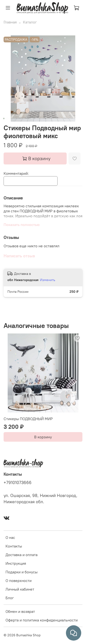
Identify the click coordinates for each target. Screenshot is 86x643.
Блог (9, 597)
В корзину (43, 436)
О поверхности (18, 580)
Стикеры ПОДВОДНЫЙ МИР (28, 418)
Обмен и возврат (20, 611)
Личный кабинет (19, 589)
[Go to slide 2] (7, 118)
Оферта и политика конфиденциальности (41, 620)
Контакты (13, 546)
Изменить (47, 280)
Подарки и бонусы (21, 572)
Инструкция (15, 563)
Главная (10, 22)
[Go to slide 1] (4, 118)
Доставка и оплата (21, 554)
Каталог (30, 22)
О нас (10, 537)
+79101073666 (18, 482)
